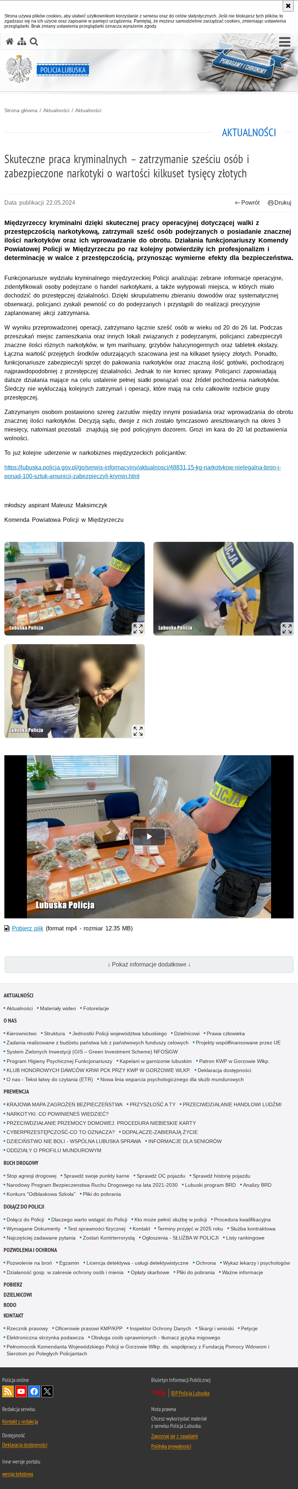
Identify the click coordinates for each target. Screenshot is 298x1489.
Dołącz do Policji (24, 1206)
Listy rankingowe (245, 1238)
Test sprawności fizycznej (96, 1229)
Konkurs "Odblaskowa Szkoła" (41, 1194)
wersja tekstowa (17, 1473)
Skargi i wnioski (216, 1328)
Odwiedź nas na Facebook (34, 1391)
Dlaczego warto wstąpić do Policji (89, 1219)
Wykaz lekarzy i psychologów (256, 1263)
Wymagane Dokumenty (33, 1229)
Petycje (249, 1328)
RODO (10, 1305)
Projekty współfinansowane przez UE (238, 1042)
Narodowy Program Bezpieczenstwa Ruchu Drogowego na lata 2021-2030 (92, 1185)
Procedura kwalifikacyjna (242, 1219)
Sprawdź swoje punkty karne (96, 1176)
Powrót (250, 203)
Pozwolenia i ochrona (30, 1250)
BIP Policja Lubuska (190, 1393)
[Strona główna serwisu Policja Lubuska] (10, 41)
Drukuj (282, 203)
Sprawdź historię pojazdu (221, 1176)
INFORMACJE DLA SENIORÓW (185, 1141)
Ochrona (206, 1263)
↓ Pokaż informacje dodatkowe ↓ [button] (149, 964)
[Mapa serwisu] (21, 41)
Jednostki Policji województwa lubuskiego (119, 1033)
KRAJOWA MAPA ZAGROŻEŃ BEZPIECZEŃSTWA (64, 1104)
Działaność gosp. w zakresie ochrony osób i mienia (65, 1272)
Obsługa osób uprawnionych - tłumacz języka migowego (155, 1337)
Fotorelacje (96, 1008)
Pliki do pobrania (102, 1194)
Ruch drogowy (21, 1163)
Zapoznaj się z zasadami (174, 1435)
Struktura (54, 1033)
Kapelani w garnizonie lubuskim (156, 1061)
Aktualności (56, 110)
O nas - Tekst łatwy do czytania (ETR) (50, 1079)
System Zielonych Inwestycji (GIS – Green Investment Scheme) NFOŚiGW (92, 1052)
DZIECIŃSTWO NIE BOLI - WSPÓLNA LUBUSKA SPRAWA (74, 1141)
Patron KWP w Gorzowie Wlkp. (234, 1061)
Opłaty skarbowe (150, 1272)
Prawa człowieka (226, 1033)
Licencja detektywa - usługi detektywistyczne (137, 1263)
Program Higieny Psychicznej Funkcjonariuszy (59, 1061)
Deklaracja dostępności (224, 1070)
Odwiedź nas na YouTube (21, 1391)
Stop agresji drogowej (31, 1176)
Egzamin (69, 1263)
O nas (10, 1020)
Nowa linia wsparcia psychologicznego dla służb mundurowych (172, 1079)
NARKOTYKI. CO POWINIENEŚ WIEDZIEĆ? (58, 1114)
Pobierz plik (28, 928)
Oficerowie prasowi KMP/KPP (88, 1328)
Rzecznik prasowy (27, 1328)
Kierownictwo (22, 1033)
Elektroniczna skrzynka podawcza (45, 1337)
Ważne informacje (242, 1272)
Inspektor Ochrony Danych (160, 1328)
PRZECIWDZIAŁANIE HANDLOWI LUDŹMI (232, 1104)
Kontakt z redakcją (20, 1421)
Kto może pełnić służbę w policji (170, 1219)
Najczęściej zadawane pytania (41, 1238)
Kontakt (141, 1229)
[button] (284, 42)
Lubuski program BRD (210, 1185)
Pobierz (13, 1284)
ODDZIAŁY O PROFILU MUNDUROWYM (54, 1150)
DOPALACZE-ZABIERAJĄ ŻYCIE (160, 1132)
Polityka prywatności (171, 1446)
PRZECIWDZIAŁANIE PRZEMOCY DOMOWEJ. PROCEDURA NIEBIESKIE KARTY (101, 1123)
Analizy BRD (257, 1185)
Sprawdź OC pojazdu (161, 1176)
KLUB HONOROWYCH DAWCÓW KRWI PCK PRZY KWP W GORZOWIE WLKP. (98, 1070)
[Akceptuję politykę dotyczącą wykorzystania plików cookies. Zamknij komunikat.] (288, 6)
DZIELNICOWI (18, 1295)
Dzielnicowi (187, 1033)
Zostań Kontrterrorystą (109, 1238)
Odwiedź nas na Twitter (47, 1391)
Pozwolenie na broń (29, 1263)
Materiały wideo (58, 1008)
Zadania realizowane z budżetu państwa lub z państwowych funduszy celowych (98, 1042)
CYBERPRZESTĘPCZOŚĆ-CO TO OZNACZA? (61, 1132)
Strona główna (20, 110)
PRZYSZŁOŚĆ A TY (153, 1104)
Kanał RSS (8, 1391)
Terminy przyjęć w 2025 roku (190, 1229)
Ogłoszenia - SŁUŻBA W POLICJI (180, 1238)
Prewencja (16, 1091)
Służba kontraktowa (252, 1229)
